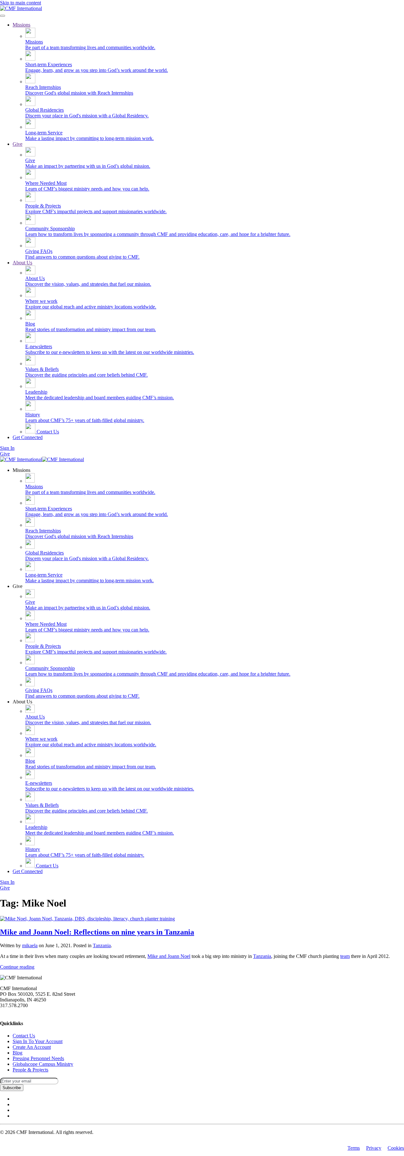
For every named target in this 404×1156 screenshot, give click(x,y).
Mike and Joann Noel (168, 956)
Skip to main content (20, 2)
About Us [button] (22, 701)
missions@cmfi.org (19, 1011)
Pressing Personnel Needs (38, 1058)
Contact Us (47, 431)
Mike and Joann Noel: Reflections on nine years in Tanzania (97, 932)
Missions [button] (21, 470)
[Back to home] (21, 8)
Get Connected (28, 437)
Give (17, 144)
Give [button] (17, 586)
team (345, 956)
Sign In (7, 448)
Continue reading (17, 967)
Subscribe (12, 1087)
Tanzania (102, 945)
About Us (22, 262)
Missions (21, 24)
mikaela (30, 945)
